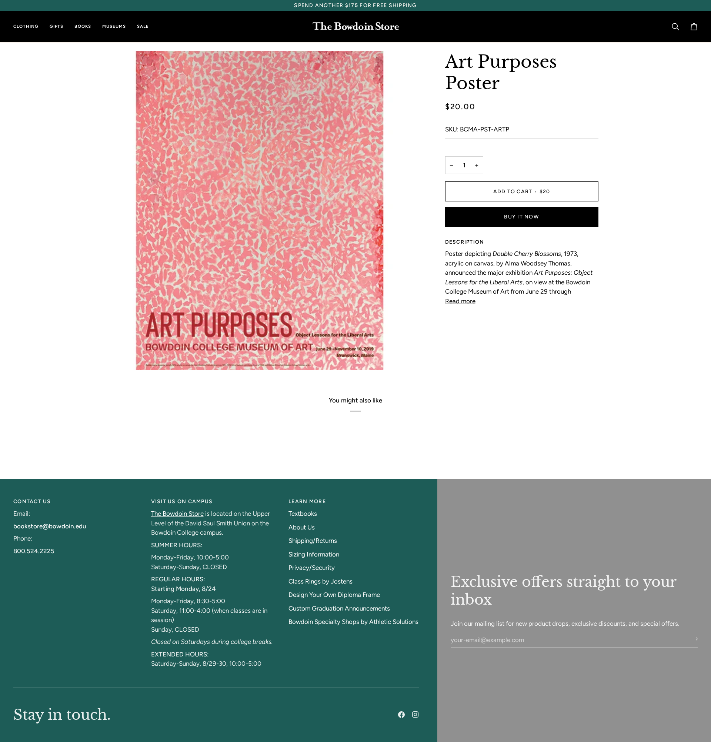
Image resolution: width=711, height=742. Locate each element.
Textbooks (302, 513)
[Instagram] (415, 714)
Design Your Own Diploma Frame (334, 594)
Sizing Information (313, 554)
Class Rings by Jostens (320, 581)
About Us (301, 527)
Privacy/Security (311, 567)
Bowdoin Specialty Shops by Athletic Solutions (353, 621)
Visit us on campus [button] (182, 501)
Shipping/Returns (312, 540)
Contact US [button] (32, 501)
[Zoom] (114, 356)
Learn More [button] (307, 501)
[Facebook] (401, 714)
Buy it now (521, 217)
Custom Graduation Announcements (339, 608)
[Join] (691, 639)
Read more (460, 301)
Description (464, 242)
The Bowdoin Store (177, 513)
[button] (28, 26)
